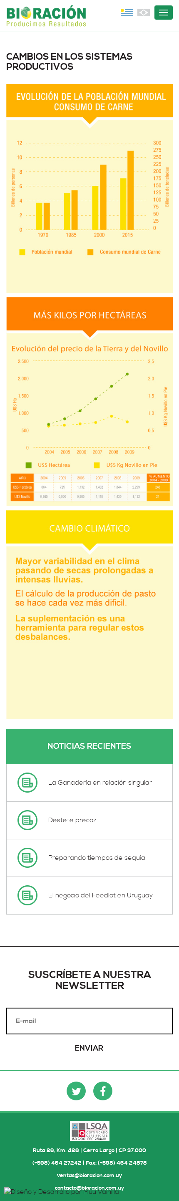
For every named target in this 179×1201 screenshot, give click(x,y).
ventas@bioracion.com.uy (89, 1175)
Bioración (48, 17)
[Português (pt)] (143, 12)
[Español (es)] (127, 12)
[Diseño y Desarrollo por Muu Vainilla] (61, 1191)
